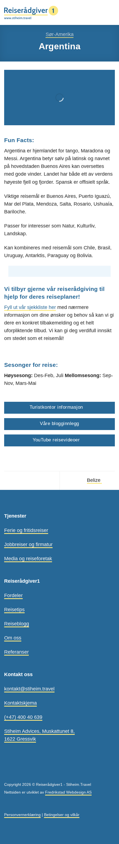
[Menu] (111, 12)
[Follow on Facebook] (7, 772)
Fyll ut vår (15, 307)
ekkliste (39, 307)
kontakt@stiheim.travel (29, 689)
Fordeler (13, 595)
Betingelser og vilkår (61, 814)
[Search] (101, 12)
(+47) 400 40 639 (23, 717)
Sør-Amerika (60, 34)
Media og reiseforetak (28, 558)
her (51, 307)
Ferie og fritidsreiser (26, 530)
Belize (94, 480)
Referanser (16, 652)
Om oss (12, 638)
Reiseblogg (16, 623)
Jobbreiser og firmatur (28, 544)
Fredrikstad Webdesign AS (68, 792)
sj (28, 307)
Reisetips (14, 609)
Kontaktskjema (20, 703)
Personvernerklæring (22, 814)
